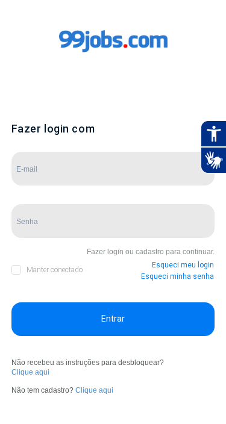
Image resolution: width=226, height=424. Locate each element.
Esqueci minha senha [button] (177, 276)
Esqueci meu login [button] (183, 265)
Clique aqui (30, 372)
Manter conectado (55, 270)
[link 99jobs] (113, 53)
